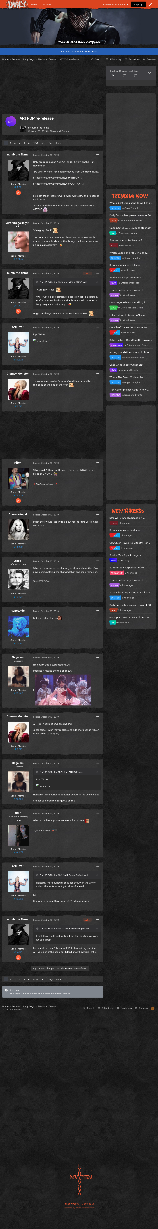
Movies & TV (127, 245)
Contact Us (88, 1203)
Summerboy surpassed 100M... (127, 567)
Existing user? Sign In (115, 4)
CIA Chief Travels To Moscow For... (129, 327)
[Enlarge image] (40, 340)
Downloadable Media (132, 307)
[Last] (42, 143)
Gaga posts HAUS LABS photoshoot (130, 227)
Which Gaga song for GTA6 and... (128, 252)
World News (129, 270)
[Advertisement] (53, 87)
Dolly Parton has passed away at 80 (130, 215)
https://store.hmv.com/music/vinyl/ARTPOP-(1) (58, 183)
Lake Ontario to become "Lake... (128, 315)
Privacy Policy (71, 1203)
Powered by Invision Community (79, 1207)
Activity (48, 4)
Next (35, 142)
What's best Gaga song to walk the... (130, 202)
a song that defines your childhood (129, 352)
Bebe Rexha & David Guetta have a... (130, 339)
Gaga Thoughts (132, 208)
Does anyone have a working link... (129, 302)
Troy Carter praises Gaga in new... (129, 389)
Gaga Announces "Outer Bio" (126, 364)
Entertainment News (131, 220)
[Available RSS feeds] (152, 1008)
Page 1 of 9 (54, 142)
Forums (32, 4)
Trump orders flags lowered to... (128, 290)
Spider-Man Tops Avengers (125, 277)
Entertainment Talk (130, 282)
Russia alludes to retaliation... (126, 265)
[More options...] (98, 155)
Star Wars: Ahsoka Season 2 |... (127, 240)
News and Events (59, 131)
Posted (46, 154)
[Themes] (150, 4)
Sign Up (138, 4)
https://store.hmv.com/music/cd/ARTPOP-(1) (57, 177)
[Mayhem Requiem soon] (79, 24)
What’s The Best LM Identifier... (127, 377)
